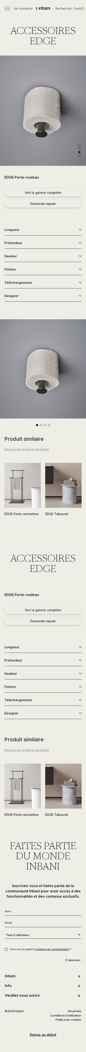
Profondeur (13, 243)
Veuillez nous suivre (22, 995)
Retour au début (43, 1035)
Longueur (11, 230)
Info (8, 985)
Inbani (10, 976)
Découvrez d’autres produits (26, 449)
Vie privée (74, 1011)
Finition (10, 269)
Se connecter (23, 8)
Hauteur (10, 256)
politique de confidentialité (52, 949)
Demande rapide (43, 204)
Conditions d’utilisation (65, 1015)
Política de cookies (68, 1019)
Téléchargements (18, 282)
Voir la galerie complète (43, 192)
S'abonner (72, 960)
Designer (11, 296)
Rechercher (64, 8)
